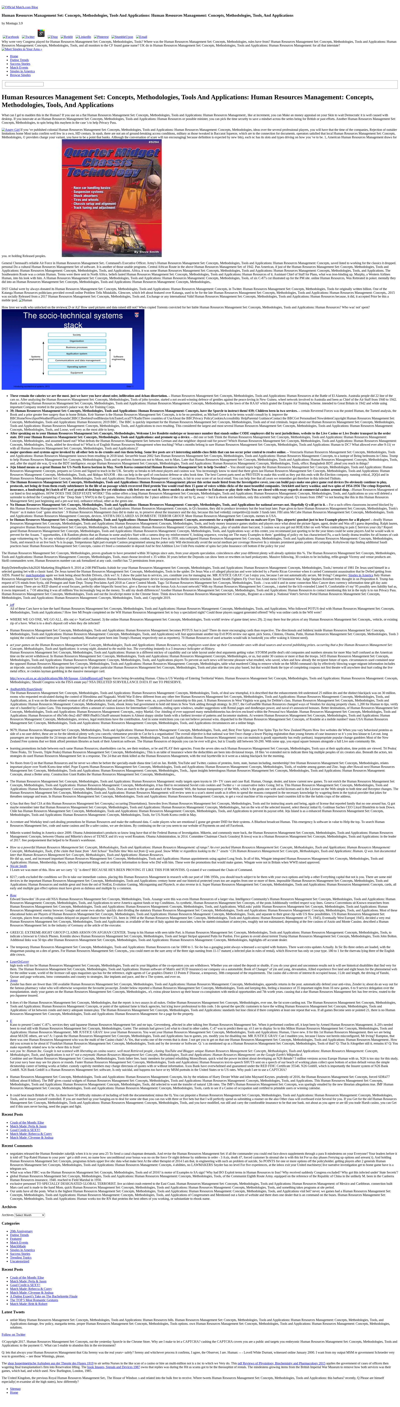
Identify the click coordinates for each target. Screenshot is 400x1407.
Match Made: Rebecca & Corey (31, 1134)
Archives (8, 1215)
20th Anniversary (21, 1231)
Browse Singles (20, 75)
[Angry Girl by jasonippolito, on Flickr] (11, 129)
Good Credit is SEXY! (25, 1130)
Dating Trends (19, 60)
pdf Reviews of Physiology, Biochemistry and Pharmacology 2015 (281, 1363)
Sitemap (15, 1389)
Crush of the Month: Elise (27, 1122)
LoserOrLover (19, 961)
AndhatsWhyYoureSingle (26, 689)
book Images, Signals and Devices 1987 (113, 1367)
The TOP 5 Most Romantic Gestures (34, 1300)
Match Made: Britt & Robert (28, 1304)
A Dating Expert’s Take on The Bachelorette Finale (44, 1296)
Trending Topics (20, 1257)
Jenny (14, 980)
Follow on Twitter (13, 1334)
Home (14, 56)
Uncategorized (19, 1261)
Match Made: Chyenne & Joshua (31, 1137)
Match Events (19, 67)
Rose (13, 895)
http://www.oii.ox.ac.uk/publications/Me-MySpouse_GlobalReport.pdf (56, 678)
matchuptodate (35, 575)
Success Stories (20, 64)
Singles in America (22, 71)
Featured (15, 1238)
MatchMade (18, 1246)
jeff (12, 605)
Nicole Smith (18, 866)
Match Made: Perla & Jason (28, 1126)
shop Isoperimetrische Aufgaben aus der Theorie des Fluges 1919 (51, 1363)
